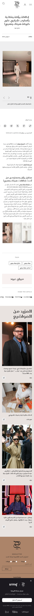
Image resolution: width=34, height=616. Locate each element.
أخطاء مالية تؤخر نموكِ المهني (20, 415)
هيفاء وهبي (27, 263)
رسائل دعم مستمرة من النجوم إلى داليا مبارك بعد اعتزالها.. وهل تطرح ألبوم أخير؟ (18, 520)
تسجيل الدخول (17, 600)
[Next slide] (4, 97)
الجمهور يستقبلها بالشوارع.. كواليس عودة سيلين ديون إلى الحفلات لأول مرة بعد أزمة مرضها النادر (17, 473)
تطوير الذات (29, 419)
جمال (14, 561)
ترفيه (31, 377)
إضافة (6, 569)
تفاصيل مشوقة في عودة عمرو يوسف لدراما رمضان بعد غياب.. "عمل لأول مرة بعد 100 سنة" (17, 371)
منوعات (8, 561)
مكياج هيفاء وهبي (15, 263)
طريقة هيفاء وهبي (24, 185)
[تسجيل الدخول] (25, 5)
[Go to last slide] (8, 97)
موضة (23, 561)
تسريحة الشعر (27, 165)
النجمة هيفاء (21, 144)
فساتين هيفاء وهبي (25, 268)
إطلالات (30, 36)
